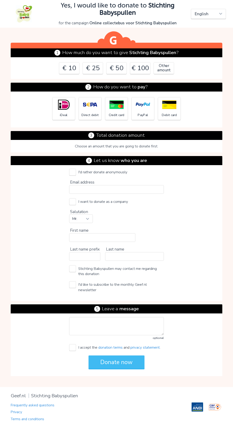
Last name (115, 249)
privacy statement (145, 347)
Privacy (16, 412)
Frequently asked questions (32, 405)
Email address (82, 182)
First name (79, 230)
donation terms (110, 347)
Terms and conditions (27, 419)
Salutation (79, 211)
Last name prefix (85, 249)
